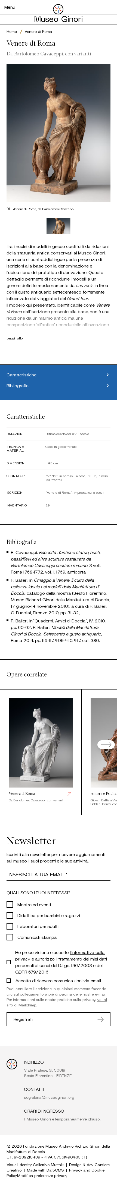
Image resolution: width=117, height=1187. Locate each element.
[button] (58, 226)
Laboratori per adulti (38, 926)
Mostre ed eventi (34, 904)
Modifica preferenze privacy (42, 1175)
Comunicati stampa (37, 937)
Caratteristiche (21, 374)
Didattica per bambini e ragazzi (48, 915)
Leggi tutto (15, 338)
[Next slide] (106, 744)
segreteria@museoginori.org (49, 1097)
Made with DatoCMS (45, 1170)
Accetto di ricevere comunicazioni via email (58, 980)
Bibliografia (18, 385)
